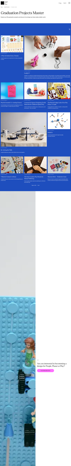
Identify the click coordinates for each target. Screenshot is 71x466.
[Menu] (69, 3)
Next (38, 185)
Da (59, 3)
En (60, 3)
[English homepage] (4, 3)
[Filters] (69, 29)
